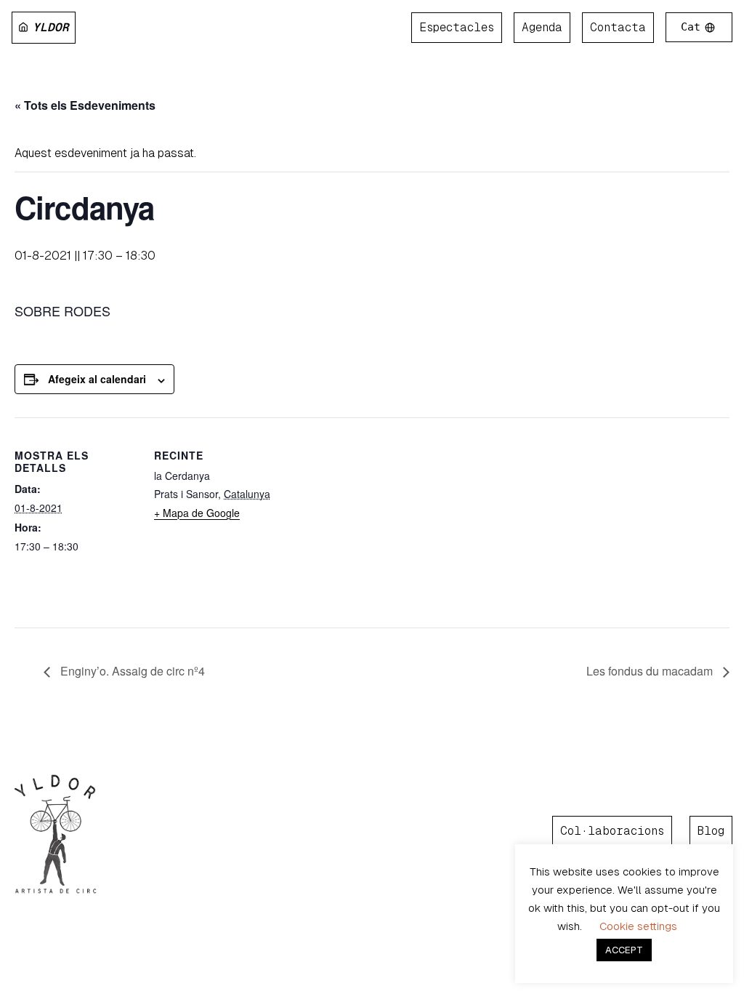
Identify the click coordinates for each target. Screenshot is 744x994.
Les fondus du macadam (651, 670)
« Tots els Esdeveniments (85, 105)
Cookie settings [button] (638, 926)
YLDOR (51, 27)
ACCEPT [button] (624, 950)
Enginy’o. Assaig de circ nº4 (131, 670)
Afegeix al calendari (97, 379)
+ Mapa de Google (197, 512)
